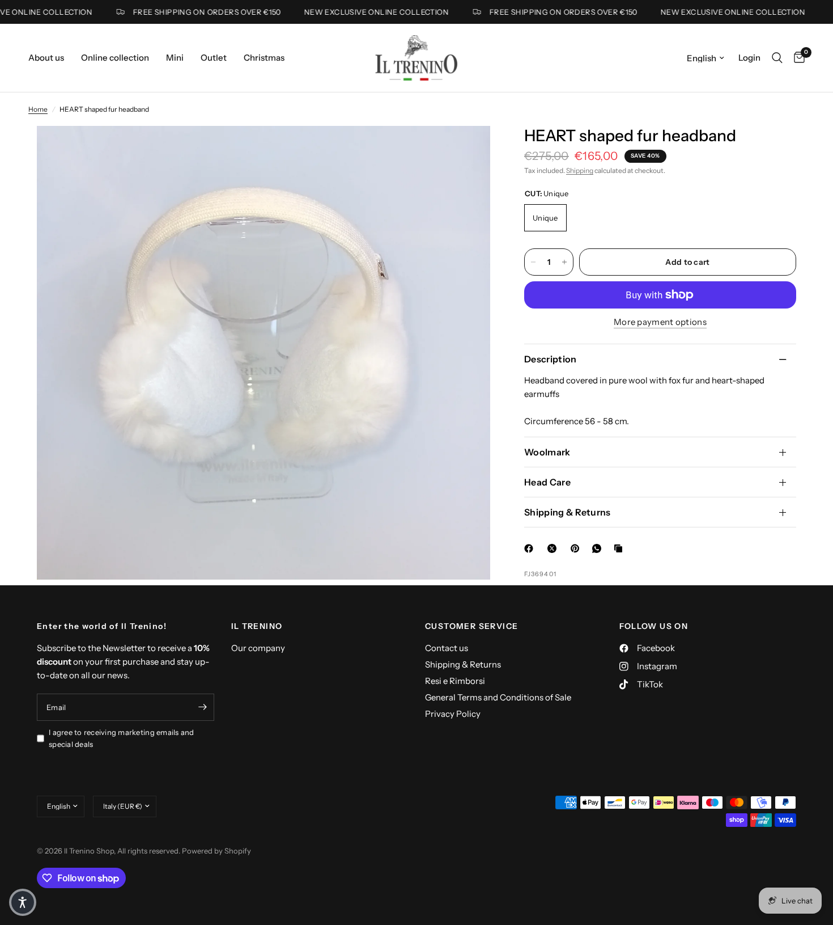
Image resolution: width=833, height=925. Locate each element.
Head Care (547, 482)
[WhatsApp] (599, 548)
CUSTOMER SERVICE (471, 626)
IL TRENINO (257, 626)
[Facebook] (531, 548)
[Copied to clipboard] (620, 548)
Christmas (264, 57)
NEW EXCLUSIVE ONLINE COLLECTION (364, 12)
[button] (22, 902)
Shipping (579, 170)
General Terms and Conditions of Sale (498, 697)
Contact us (446, 648)
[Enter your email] (203, 707)
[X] (554, 548)
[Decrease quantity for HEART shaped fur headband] (533, 262)
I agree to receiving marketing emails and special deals (121, 738)
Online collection (115, 57)
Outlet (214, 57)
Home (38, 109)
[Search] (777, 58)
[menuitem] (50, 57)
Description (550, 359)
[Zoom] (466, 149)
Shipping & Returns (567, 512)
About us (46, 57)
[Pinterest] (577, 548)
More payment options (660, 322)
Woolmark (547, 452)
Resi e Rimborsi (455, 680)
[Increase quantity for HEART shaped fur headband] (564, 262)
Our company (258, 648)
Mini (175, 57)
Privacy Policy (453, 713)
